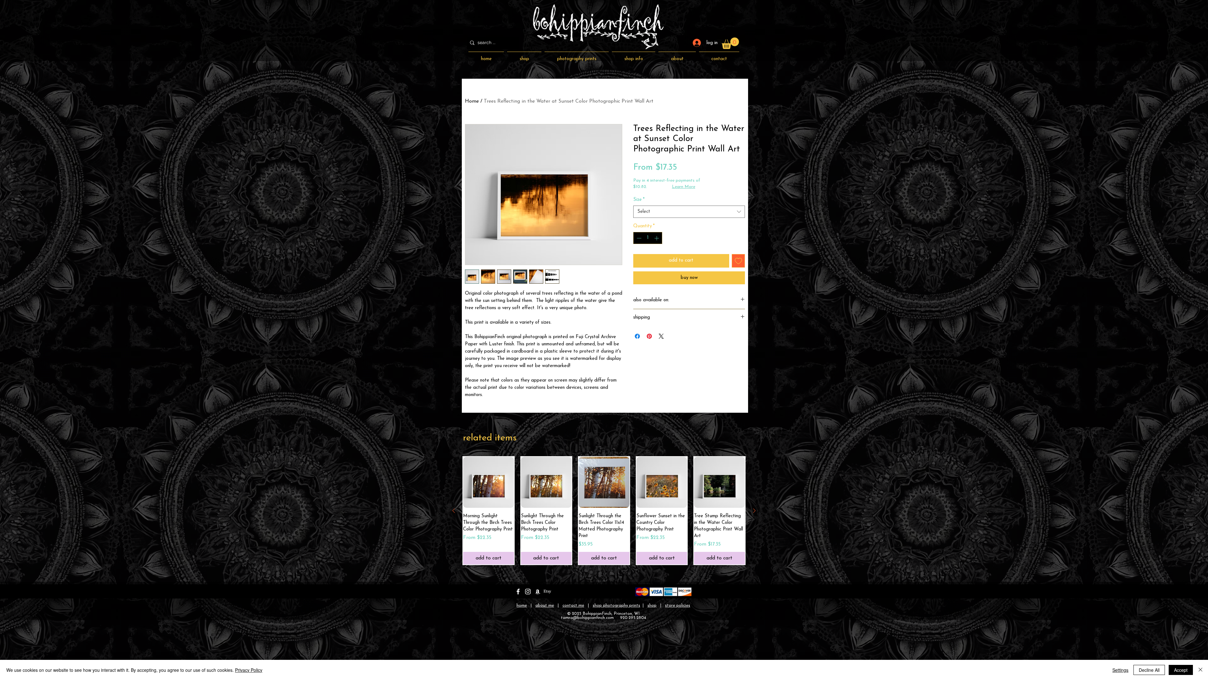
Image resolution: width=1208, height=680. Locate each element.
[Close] (1200, 670)
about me (544, 606)
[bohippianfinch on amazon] (537, 591)
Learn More (683, 186)
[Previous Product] (453, 510)
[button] (730, 43)
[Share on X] (661, 336)
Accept (1181, 670)
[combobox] (689, 212)
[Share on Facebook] (637, 336)
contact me (573, 606)
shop (652, 606)
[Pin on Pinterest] (649, 336)
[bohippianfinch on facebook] (518, 591)
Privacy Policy (248, 670)
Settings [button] (1120, 670)
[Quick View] (488, 482)
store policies (677, 606)
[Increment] (657, 238)
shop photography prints (616, 606)
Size (639, 199)
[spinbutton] (648, 238)
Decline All (1149, 670)
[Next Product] (754, 510)
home (522, 606)
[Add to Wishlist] (738, 261)
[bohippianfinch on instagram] (528, 591)
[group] (604, 510)
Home (472, 101)
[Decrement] (638, 238)
